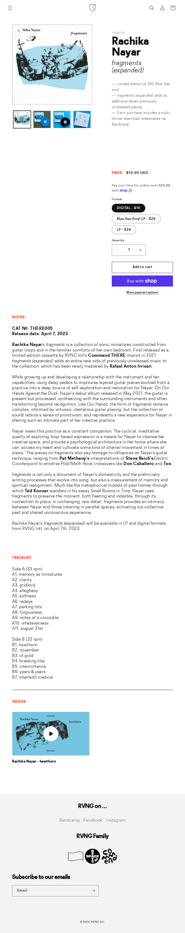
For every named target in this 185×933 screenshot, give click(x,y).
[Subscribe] (93, 890)
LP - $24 (124, 229)
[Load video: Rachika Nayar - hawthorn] (50, 733)
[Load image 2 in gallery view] (42, 119)
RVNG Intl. (98, 922)
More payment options (142, 292)
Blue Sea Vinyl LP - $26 (136, 219)
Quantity (118, 240)
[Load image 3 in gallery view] (62, 119)
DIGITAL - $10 (128, 208)
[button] (10, 8)
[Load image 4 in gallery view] (82, 119)
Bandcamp (120, 125)
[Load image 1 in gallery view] (22, 119)
